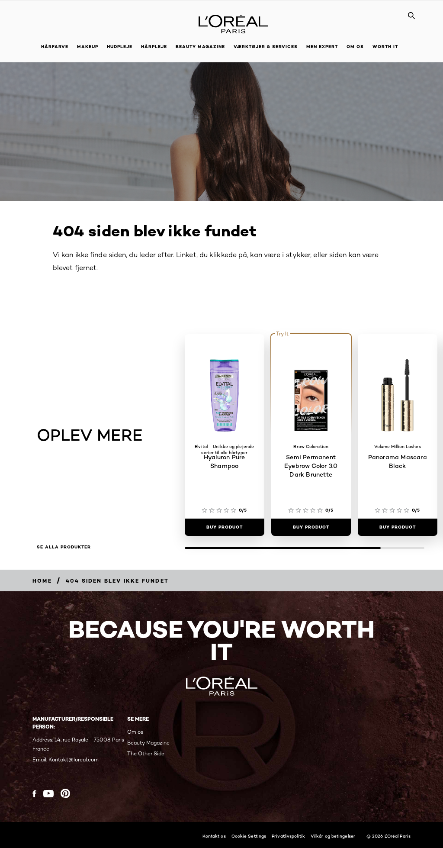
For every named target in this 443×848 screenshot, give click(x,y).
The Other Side (145, 753)
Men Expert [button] (322, 46)
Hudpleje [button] (119, 46)
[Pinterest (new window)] (65, 793)
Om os (135, 732)
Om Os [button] (355, 46)
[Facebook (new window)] (34, 793)
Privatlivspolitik (288, 835)
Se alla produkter (64, 547)
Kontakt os (214, 835)
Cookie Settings (248, 835)
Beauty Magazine (200, 46)
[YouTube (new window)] (48, 793)
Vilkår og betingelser (333, 835)
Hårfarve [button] (54, 46)
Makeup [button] (87, 46)
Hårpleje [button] (154, 46)
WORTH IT (385, 46)
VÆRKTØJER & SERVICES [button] (266, 46)
